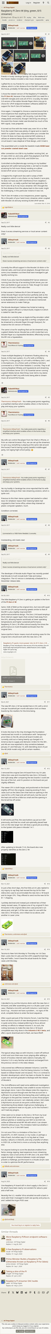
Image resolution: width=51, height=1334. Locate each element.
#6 (49, 421)
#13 (48, 884)
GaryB (8, 1252)
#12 (48, 769)
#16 (48, 1181)
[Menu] (3, 2)
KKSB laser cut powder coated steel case (25, 147)
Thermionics (6, 401)
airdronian (9, 1242)
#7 (49, 469)
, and (15, 934)
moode (4, 20)
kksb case (41, 17)
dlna (34, 17)
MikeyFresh (16, 401)
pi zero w (12, 20)
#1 (49, 34)
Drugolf (8, 1274)
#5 (49, 397)
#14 (48, 949)
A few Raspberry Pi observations (21, 1249)
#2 (49, 223)
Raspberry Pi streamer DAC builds (22, 1281)
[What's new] (43, 2)
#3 (49, 248)
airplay (29, 17)
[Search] (48, 2)
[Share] (45, 34)
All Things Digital (19, 1242)
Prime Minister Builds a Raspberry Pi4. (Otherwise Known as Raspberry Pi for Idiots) (27, 1260)
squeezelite (40, 20)
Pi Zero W (8, 96)
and (11, 984)
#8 (49, 525)
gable (8, 1283)
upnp (47, 20)
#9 (49, 554)
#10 (48, 595)
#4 (49, 351)
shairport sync (29, 20)
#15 (48, 999)
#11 (48, 702)
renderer (20, 20)
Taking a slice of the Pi (16, 1271)
